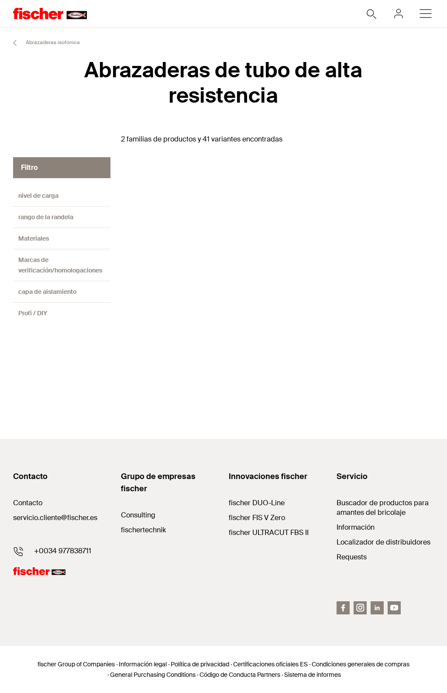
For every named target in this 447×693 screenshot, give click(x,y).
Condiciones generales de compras (360, 664)
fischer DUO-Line (257, 502)
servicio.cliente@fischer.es (55, 517)
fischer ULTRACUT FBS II (269, 532)
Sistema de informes (312, 675)
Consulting (138, 515)
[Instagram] (360, 607)
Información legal (143, 664)
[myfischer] (398, 13)
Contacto (27, 502)
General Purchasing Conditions (153, 675)
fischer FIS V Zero (257, 517)
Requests (352, 557)
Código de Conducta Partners (239, 675)
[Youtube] (394, 607)
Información (356, 527)
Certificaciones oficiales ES (270, 664)
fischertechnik (143, 529)
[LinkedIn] (377, 607)
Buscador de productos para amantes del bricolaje (383, 507)
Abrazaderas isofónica (52, 42)
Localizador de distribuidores (383, 542)
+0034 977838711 (62, 550)
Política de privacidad (200, 664)
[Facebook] (343, 607)
